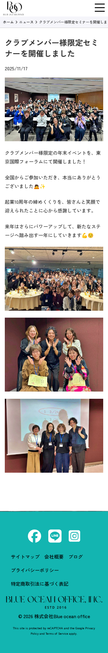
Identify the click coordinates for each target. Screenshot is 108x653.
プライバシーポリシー (35, 570)
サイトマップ (25, 556)
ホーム (8, 21)
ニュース (26, 21)
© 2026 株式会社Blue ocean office (54, 616)
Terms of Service (57, 633)
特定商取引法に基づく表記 (39, 583)
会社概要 (54, 556)
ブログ (75, 556)
